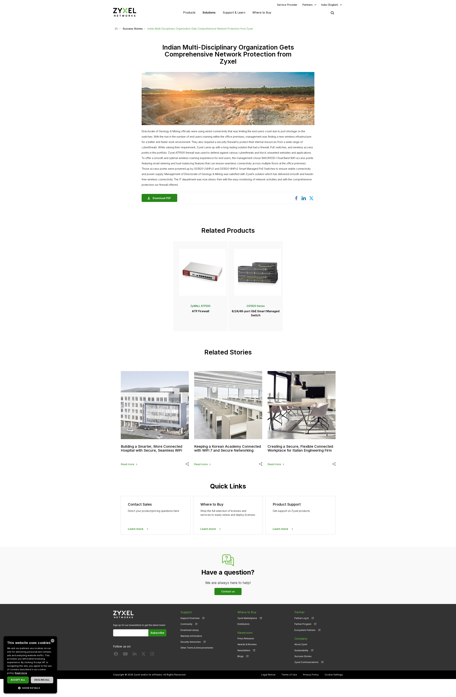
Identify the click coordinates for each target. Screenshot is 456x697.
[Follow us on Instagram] (152, 654)
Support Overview (190, 618)
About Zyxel (300, 644)
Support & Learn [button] (234, 12)
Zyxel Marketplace (247, 618)
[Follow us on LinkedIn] (134, 654)
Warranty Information (191, 636)
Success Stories (303, 656)
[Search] (332, 12)
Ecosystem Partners (304, 630)
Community (186, 624)
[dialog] (30, 664)
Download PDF (162, 198)
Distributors (243, 624)
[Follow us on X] (143, 654)
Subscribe (157, 632)
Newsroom (244, 632)
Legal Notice (268, 674)
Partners (307, 4)
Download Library (189, 630)
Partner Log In (301, 618)
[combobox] (52, 640)
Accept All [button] (18, 679)
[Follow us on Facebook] (116, 654)
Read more (127, 464)
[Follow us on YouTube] (125, 654)
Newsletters (243, 650)
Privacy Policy (311, 674)
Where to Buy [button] (261, 12)
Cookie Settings (334, 674)
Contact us (228, 591)
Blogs (240, 656)
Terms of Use (289, 674)
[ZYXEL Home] (124, 12)
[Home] (116, 28)
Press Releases (245, 638)
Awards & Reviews (247, 644)
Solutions (209, 12)
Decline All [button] (42, 679)
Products (189, 12)
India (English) (329, 4)
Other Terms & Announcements (196, 647)
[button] (30, 688)
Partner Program (302, 624)
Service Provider (287, 4)
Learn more (135, 529)
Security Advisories (190, 642)
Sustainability (301, 650)
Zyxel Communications (306, 662)
